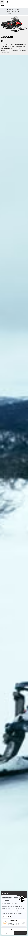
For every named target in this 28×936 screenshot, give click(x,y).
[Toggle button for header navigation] (2, 2)
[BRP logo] (6, 2)
